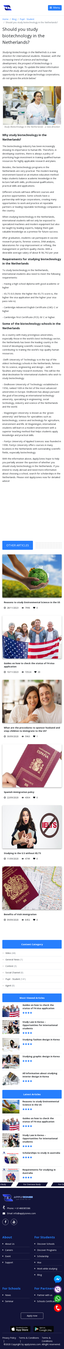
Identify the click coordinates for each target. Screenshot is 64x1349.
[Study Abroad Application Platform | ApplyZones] (7, 7)
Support (9, 1262)
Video (10, 953)
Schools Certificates (47, 1301)
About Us (9, 1243)
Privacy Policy (9, 1337)
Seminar (9, 1301)
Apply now (32, 1315)
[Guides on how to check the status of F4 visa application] (10, 1010)
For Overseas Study (32, 1184)
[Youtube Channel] (14, 1222)
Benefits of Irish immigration (20, 914)
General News (14, 959)
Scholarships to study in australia (41, 1152)
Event (8, 1256)
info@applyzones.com (25, 1213)
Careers (9, 1250)
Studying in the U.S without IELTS (22, 853)
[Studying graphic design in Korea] (10, 1061)
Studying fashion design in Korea (41, 1039)
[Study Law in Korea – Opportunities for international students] (10, 1027)
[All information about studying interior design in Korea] (10, 1078)
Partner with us (44, 1295)
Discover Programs (47, 1250)
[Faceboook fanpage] (5, 1222)
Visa (39, 1262)
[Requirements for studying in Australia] (10, 1175)
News (8, 1295)
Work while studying (47, 1268)
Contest (11, 966)
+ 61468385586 (22, 1208)
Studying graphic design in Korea (41, 1056)
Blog (14, 19)
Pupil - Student (27, 19)
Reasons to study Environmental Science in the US (32, 602)
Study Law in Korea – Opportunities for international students (40, 1025)
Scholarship (43, 1256)
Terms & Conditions (29, 1337)
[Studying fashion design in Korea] (10, 1045)
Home (5, 19)
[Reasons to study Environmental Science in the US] (10, 1106)
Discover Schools (46, 1243)
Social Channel (14, 972)
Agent (10, 985)
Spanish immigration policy (19, 792)
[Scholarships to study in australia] (10, 1158)
